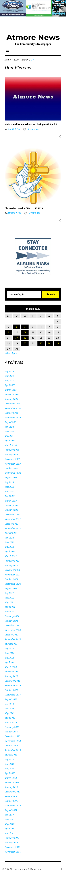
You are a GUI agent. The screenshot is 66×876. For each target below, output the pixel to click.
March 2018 (11, 777)
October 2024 (11, 412)
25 (25, 343)
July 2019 (9, 704)
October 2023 (11, 468)
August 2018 (11, 754)
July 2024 (9, 426)
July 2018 (9, 759)
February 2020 (12, 671)
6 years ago (33, 129)
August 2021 (11, 588)
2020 (16, 59)
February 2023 (12, 505)
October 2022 (11, 523)
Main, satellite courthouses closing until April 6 (31, 124)
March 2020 (11, 667)
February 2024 (12, 449)
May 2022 (9, 546)
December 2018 (12, 736)
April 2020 (10, 662)
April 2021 (10, 606)
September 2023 (13, 472)
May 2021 (9, 602)
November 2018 (13, 740)
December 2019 (12, 680)
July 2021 (9, 593)
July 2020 (9, 648)
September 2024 (13, 417)
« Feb (7, 353)
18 (25, 337)
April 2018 (10, 773)
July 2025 (9, 371)
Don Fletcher (14, 129)
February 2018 (12, 782)
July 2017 (9, 814)
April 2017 (10, 828)
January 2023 (11, 509)
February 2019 (12, 727)
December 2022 (12, 514)
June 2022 (9, 542)
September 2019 (13, 694)
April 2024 (10, 440)
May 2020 (9, 657)
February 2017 (12, 837)
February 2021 (12, 616)
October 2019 (11, 690)
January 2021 (11, 620)
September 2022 (13, 528)
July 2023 (9, 482)
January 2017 (11, 842)
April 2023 (10, 496)
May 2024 (9, 435)
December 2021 (12, 569)
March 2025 (11, 389)
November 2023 (13, 463)
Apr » (14, 353)
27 (41, 343)
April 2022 (10, 551)
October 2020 (11, 634)
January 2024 (11, 454)
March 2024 (11, 445)
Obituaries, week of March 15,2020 (24, 208)
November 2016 (13, 851)
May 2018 (9, 768)
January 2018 (11, 787)
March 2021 (11, 611)
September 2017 (13, 805)
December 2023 (12, 459)
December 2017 (12, 791)
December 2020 (12, 625)
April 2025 (10, 385)
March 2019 (11, 722)
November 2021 (13, 574)
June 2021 (9, 597)
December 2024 (12, 403)
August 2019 (11, 699)
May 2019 (9, 713)
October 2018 (11, 745)
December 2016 (12, 847)
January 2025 (11, 399)
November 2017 (13, 796)
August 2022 (11, 532)
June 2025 (9, 375)
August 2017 (11, 810)
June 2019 (9, 708)
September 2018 (13, 750)
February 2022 (12, 560)
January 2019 (11, 731)
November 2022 (13, 519)
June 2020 (9, 653)
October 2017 (11, 800)
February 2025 (12, 394)
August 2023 (11, 477)
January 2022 (11, 565)
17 (17, 337)
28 (49, 343)
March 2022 (11, 556)
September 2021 (13, 583)
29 (57, 343)
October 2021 (11, 579)
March (25, 59)
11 (25, 332)
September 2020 (13, 639)
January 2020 (11, 676)
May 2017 (9, 824)
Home (8, 59)
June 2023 (9, 486)
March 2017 (11, 833)
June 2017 (9, 819)
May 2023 (9, 491)
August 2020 (11, 643)
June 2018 (9, 764)
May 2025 (9, 380)
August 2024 (11, 422)
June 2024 (9, 431)
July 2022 (9, 537)
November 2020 (13, 630)
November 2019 (13, 685)
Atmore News (33, 37)
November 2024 (13, 408)
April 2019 (10, 717)
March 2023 (11, 500)
